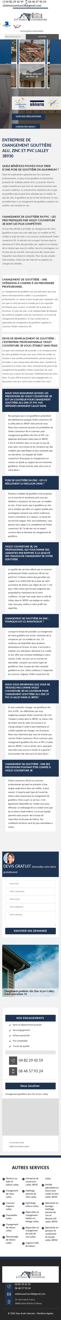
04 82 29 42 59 (14, 1)
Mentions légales (45, 1313)
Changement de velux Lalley (12, 1194)
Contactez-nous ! (26, 127)
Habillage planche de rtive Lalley (31, 1194)
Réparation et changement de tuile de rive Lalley (32, 1232)
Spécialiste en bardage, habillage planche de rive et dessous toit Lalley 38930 (51, 1212)
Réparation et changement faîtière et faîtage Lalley (32, 1217)
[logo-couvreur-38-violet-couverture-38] (30, 16)
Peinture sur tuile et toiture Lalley (12, 1181)
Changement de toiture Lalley (12, 1227)
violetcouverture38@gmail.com (22, 5)
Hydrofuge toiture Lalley (32, 1205)
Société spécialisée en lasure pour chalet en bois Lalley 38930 (52, 1191)
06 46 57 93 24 (37, 1)
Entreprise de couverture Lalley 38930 (32, 1181)
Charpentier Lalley (11, 1217)
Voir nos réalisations (28, 117)
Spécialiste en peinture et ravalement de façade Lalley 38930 (51, 1234)
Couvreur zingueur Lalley (10, 1206)
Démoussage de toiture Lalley (12, 1240)
